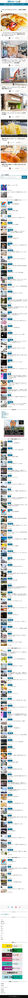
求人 (1, 935)
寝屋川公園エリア (5, 417)
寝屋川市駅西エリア (5, 413)
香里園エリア (4, 411)
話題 (1, 930)
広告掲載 (2, 990)
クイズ (2, 933)
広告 (1, 937)
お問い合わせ (3, 992)
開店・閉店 (3, 923)
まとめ (2, 928)
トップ (2, 919)
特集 (1, 926)
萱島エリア (3, 416)
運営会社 (2, 989)
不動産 (2, 939)
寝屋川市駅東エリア (5, 414)
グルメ (2, 924)
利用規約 (2, 985)
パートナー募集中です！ (5, 914)
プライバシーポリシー (4, 987)
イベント (2, 932)
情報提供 (2, 921)
